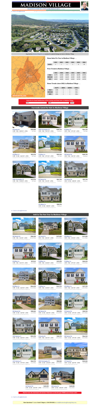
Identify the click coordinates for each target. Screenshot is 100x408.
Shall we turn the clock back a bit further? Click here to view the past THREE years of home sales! (50, 392)
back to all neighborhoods (18, 11)
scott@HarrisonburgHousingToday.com (79, 11)
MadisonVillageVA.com (38, 54)
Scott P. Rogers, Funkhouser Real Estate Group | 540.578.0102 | (56, 11)
